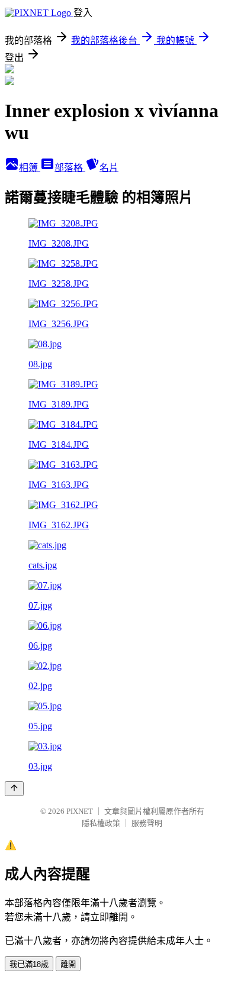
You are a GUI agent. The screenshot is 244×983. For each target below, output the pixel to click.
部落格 (69, 168)
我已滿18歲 (29, 964)
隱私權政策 (101, 823)
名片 (108, 168)
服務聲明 (146, 823)
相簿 (29, 168)
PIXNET (79, 811)
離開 (68, 964)
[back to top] (14, 788)
